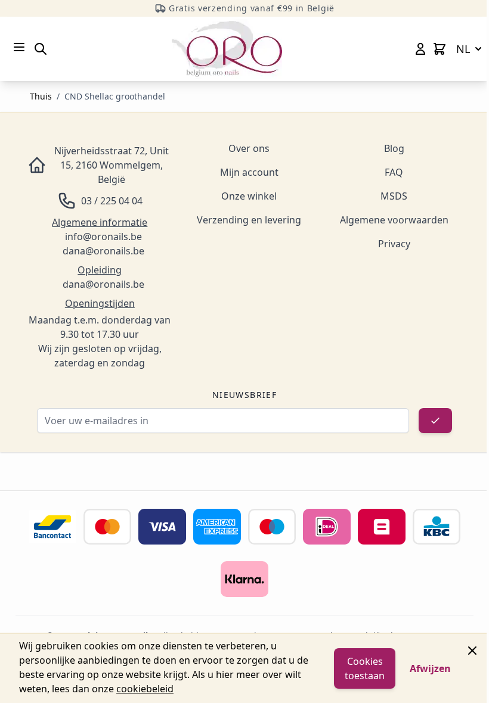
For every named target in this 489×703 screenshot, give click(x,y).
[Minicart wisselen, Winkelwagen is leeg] (439, 48)
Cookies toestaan (365, 668)
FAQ (394, 172)
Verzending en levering (249, 219)
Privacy (394, 243)
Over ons (249, 148)
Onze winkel (249, 196)
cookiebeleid (145, 688)
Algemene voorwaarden (394, 219)
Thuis (41, 96)
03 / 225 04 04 (112, 200)
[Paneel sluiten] (472, 650)
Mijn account (249, 172)
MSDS (393, 196)
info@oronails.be (103, 236)
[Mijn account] (420, 48)
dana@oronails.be (103, 250)
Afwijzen (430, 668)
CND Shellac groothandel (114, 96)
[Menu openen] (19, 47)
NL (463, 49)
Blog (394, 148)
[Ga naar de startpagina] (227, 49)
